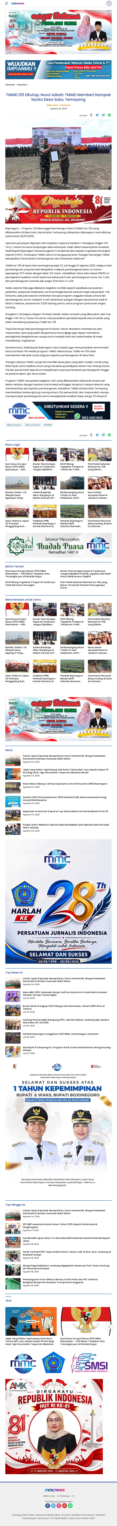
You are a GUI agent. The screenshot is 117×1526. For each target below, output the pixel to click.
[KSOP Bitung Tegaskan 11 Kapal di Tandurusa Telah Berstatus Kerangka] (72, 454)
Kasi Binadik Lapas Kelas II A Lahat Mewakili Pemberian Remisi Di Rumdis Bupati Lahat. (66, 1239)
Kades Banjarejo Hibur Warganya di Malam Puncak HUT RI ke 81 (43, 495)
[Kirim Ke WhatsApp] (109, 115)
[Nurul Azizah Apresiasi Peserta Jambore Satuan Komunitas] (100, 483)
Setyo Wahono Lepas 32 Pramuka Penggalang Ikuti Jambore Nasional (17, 523)
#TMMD (48, 424)
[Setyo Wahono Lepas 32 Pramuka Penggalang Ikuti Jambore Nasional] (17, 511)
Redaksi (76, 1514)
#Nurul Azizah (32, 424)
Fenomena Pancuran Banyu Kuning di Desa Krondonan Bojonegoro (100, 523)
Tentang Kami (19, 1514)
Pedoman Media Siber (48, 1514)
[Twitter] (53, 1506)
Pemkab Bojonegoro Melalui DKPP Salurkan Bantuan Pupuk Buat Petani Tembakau (71, 523)
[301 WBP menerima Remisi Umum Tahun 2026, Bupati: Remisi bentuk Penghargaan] (13, 1228)
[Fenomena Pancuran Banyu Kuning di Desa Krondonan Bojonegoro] (100, 511)
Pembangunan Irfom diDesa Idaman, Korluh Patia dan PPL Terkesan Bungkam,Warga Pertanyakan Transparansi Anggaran (60, 1281)
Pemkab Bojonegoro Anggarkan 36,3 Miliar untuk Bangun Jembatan (60, 1034)
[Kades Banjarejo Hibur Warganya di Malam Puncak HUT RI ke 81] (45, 483)
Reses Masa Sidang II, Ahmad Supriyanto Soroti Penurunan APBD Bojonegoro (65, 783)
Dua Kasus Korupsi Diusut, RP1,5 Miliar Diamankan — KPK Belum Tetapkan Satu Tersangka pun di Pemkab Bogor (16, 467)
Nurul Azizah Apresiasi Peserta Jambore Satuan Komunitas (97, 495)
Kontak (66, 1514)
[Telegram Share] (103, 115)
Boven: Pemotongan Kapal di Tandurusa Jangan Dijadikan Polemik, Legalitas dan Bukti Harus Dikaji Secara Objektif (45, 467)
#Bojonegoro (14, 424)
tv (73, 1496)
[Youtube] (64, 1506)
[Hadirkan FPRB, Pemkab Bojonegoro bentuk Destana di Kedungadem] (45, 511)
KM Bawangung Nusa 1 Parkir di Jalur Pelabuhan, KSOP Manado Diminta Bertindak (72, 495)
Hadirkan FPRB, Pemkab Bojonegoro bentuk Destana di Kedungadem (44, 523)
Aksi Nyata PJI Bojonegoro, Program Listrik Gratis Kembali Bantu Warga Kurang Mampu (67, 1049)
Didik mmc (52, 105)
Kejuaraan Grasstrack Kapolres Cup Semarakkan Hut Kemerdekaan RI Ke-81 (65, 811)
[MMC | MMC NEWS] (19, 3)
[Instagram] (59, 1506)
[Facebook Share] (91, 115)
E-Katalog (63, 1496)
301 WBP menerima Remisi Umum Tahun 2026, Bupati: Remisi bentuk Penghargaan (60, 1225)
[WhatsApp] (70, 1506)
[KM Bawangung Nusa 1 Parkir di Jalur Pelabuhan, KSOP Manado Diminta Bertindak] (72, 483)
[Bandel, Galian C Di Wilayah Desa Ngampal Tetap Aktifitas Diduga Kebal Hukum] (17, 483)
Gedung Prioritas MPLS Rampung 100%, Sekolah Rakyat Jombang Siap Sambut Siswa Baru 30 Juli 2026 (66, 1021)
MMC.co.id (48, 1496)
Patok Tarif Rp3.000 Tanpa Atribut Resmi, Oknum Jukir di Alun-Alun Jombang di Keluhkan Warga (67, 1253)
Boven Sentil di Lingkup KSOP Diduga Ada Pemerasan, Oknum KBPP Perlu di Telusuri (64, 1007)
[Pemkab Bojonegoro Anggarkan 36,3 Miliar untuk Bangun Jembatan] (13, 1038)
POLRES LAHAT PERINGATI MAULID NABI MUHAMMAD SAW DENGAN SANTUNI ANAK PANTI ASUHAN (66, 826)
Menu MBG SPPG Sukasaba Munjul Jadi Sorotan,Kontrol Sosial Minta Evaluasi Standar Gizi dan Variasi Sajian (65, 993)
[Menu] (7, 3)
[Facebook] (47, 1506)
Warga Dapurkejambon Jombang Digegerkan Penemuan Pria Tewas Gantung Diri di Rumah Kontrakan (66, 1267)
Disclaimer (88, 1514)
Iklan (31, 1514)
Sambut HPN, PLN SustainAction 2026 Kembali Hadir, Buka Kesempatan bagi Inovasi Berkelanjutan (64, 798)
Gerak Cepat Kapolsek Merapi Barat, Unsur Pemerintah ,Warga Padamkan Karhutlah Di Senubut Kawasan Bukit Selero (64, 757)
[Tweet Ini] (97, 115)
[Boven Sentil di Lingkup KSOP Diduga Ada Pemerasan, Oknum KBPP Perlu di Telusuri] (13, 1010)
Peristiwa (65, 105)
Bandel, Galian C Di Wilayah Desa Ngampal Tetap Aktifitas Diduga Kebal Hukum (15, 495)
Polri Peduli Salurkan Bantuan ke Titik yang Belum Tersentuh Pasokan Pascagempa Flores (99, 467)
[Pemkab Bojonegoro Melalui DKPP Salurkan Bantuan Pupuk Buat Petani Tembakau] (72, 511)
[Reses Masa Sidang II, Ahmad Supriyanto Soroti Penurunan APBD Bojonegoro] (13, 787)
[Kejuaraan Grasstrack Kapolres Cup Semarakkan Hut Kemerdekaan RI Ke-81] (13, 815)
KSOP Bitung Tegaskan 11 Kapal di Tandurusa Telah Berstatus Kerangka (71, 467)
